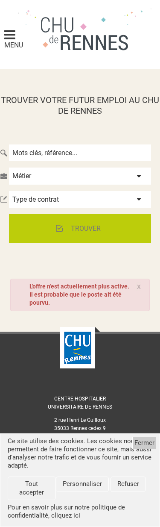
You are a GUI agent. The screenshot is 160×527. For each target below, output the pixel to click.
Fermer (144, 443)
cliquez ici (65, 515)
